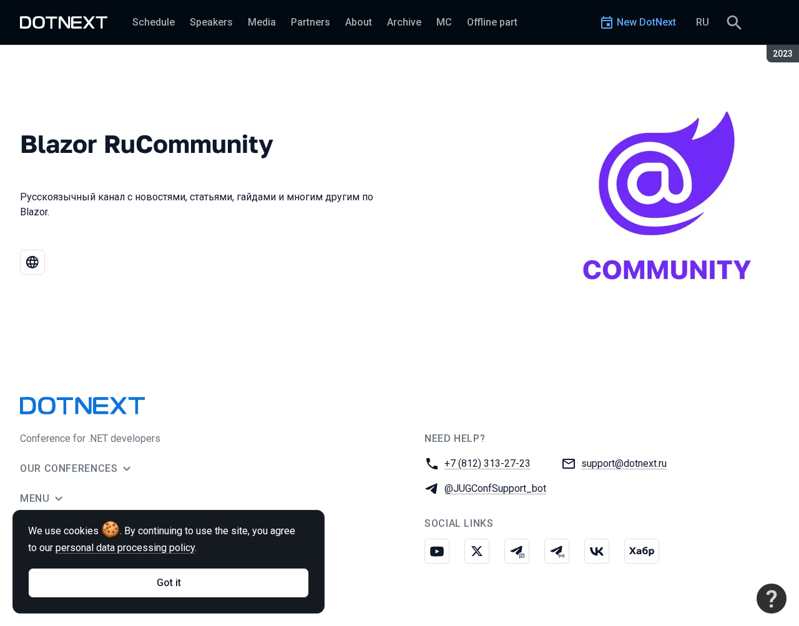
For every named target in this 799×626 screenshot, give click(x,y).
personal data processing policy (125, 548)
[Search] (734, 22)
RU (702, 22)
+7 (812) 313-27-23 (487, 463)
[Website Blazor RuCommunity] (32, 262)
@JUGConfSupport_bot (495, 488)
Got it (169, 583)
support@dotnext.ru (624, 463)
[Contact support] (772, 599)
